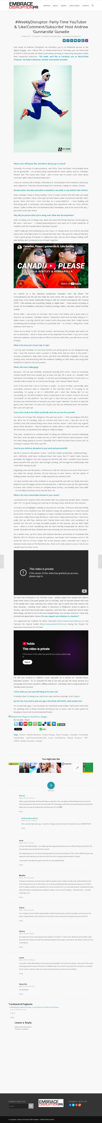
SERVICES (46, 5)
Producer (78, 738)
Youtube (39, 741)
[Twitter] (16, 724)
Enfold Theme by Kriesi (47, 1119)
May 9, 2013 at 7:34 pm (26, 933)
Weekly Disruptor (28, 741)
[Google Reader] (49, 724)
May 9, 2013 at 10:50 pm (27, 960)
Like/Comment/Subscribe (36, 738)
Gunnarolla (83, 735)
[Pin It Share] (76, 1104)
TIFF (86, 738)
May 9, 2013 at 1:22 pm (26, 843)
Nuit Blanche (60, 738)
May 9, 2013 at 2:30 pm (26, 877)
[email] (25, 724)
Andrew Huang (48, 735)
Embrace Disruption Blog (52, 36)
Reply (21, 811)
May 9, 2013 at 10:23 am (27, 798)
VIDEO (17, 741)
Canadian (74, 735)
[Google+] (79, 1104)
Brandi (22, 795)
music (50, 738)
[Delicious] (44, 724)
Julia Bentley (19, 738)
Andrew (22, 735)
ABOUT (55, 5)
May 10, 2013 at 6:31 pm (27, 986)
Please (70, 738)
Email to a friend (75, 49)
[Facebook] (21, 724)
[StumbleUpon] (40, 724)
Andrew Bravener (34, 735)
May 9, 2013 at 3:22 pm (26, 910)
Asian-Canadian (62, 735)
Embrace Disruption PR (73, 36)
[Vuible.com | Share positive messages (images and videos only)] (30, 724)
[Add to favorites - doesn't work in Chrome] (35, 724)
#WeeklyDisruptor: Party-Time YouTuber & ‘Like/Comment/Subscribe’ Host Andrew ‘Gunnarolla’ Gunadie (51, 26)
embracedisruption (29, 818)
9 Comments (36, 36)
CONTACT (85, 5)
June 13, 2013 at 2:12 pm (18, 1009)
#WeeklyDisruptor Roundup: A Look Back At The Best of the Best (34, 1007)
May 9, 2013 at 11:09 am (29, 820)
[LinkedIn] (54, 724)
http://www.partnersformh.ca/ (53, 624)
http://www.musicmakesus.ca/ (71, 621)
